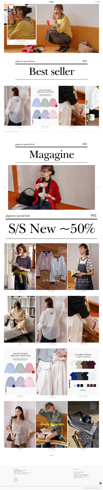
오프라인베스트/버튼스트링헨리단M (51, 290)
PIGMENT (51, 2)
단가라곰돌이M (19, 290)
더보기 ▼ (51, 455)
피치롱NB (20, 343)
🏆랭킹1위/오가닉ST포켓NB (45, 126)
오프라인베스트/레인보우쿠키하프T (83, 290)
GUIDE (15, 481)
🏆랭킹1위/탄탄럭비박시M (51, 448)
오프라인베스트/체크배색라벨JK (83, 448)
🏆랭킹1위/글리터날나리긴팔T (72, 126)
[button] (5, 105)
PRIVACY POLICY (16, 480)
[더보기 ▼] (51, 455)
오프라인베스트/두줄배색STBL (19, 448)
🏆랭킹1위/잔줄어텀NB (17, 126)
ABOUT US (15, 478)
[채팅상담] (100, 483)
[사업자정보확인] (85, 475)
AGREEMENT (16, 479)
